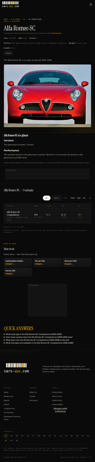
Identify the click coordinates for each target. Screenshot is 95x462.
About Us (33, 392)
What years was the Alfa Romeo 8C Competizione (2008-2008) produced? (37, 340)
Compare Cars (9, 408)
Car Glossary (9, 412)
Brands (6, 400)
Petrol (56, 198)
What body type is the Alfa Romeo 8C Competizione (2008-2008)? (34, 334)
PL (55, 436)
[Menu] (91, 4)
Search (6, 404)
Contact (32, 396)
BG (6, 440)
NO (77, 436)
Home (6, 19)
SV (83, 436)
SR (39, 436)
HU (72, 436)
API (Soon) (33, 400)
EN (6, 436)
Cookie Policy (57, 400)
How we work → (57, 33)
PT (50, 436)
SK (66, 436)
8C (24, 19)
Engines (8, 53)
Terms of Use (57, 396)
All (46, 198)
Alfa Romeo (15, 19)
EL (88, 436)
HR (44, 436)
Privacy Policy (57, 392)
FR (22, 436)
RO (11, 436)
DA (11, 440)
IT (33, 436)
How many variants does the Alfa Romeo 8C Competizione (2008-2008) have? (39, 337)
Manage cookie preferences (60, 410)
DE (17, 436)
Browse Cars (8, 396)
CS (61, 436)
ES (28, 436)
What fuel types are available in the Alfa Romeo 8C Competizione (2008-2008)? (40, 343)
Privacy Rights (57, 404)
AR (17, 440)
